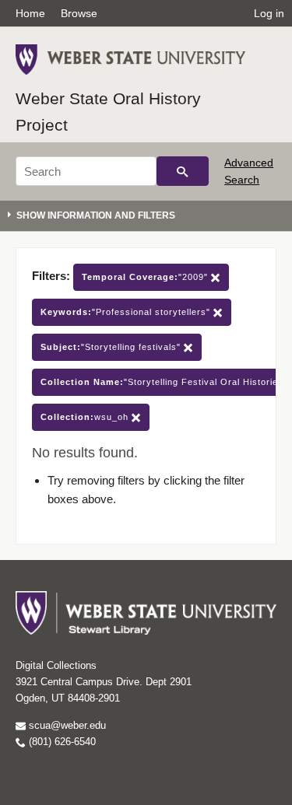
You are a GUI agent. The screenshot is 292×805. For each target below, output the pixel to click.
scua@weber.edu (66, 725)
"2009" (146, 277)
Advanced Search (248, 171)
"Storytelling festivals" (112, 347)
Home (30, 13)
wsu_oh (86, 417)
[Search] (183, 171)
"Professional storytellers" (126, 312)
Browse (79, 13)
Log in (269, 13)
